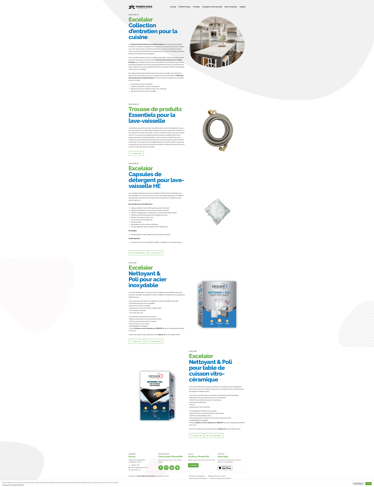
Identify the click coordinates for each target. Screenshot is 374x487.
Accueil (173, 7)
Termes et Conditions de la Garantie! (220, 478)
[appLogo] (225, 467)
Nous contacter (231, 7)
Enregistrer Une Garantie (212, 7)
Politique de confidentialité (197, 476)
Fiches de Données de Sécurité (198, 478)
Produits (196, 7)
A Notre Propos (184, 7)
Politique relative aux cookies (216, 476)
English (242, 7)
